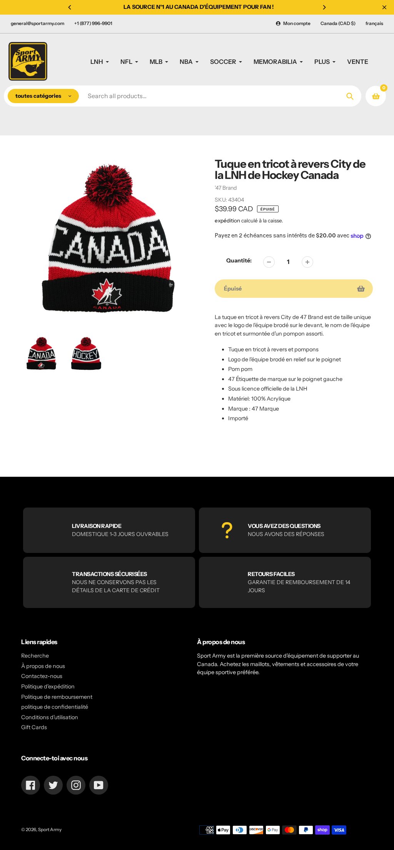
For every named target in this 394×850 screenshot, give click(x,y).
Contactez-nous (41, 676)
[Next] (324, 7)
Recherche (35, 655)
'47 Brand (226, 187)
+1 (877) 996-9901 (93, 23)
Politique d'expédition (48, 686)
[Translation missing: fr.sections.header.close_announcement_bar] (384, 7)
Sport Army (50, 829)
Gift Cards (34, 727)
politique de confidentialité (54, 706)
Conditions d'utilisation (49, 717)
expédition (228, 220)
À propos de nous (43, 666)
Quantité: (239, 260)
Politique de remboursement (56, 696)
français (374, 23)
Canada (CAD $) (338, 23)
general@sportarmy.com (37, 23)
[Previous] (70, 7)
